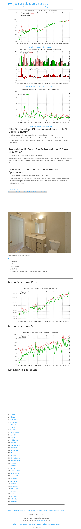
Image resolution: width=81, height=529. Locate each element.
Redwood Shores (16, 476)
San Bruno (13, 478)
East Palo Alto (14, 432)
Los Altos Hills (15, 445)
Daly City (12, 430)
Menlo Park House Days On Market (40, 126)
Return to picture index (16, 259)
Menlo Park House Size (22, 326)
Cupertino (13, 427)
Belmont (12, 417)
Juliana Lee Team (16, 135)
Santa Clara (14, 489)
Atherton (13, 414)
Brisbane (13, 420)
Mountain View (15, 460)
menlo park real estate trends (43, 135)
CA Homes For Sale (35, 524)
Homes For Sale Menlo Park (26, 3)
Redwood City (14, 473)
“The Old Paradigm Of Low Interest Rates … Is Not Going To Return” (39, 130)
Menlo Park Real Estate (35, 510)
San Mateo (13, 486)
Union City (13, 499)
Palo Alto (13, 468)
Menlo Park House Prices (23, 282)
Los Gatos (13, 448)
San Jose (13, 483)
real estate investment (40, 175)
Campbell (13, 425)
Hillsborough (14, 440)
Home (46, 4)
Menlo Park (14, 450)
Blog (46, 7)
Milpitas (13, 455)
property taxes (38, 155)
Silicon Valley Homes (20, 524)
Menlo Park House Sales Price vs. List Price (40, 87)
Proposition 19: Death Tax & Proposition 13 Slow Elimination (38, 150)
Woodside (13, 501)
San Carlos (13, 481)
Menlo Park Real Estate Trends (18, 192)
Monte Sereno (15, 458)
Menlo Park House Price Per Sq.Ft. (40, 47)
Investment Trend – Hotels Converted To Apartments (33, 171)
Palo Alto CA (41, 520)
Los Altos (13, 443)
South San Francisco (17, 494)
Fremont (13, 437)
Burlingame (13, 422)
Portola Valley (15, 471)
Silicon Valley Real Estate (51, 524)
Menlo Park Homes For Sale (37, 192)
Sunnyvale (13, 496)
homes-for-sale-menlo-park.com (18, 6)
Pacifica (13, 466)
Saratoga (13, 491)
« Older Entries (13, 189)
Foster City (13, 435)
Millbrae (13, 453)
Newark (13, 463)
